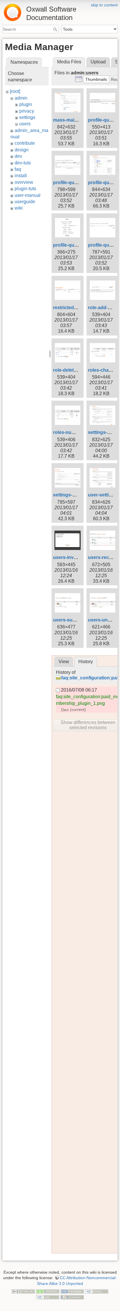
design (22, 149)
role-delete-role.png (74, 370)
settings (27, 117)
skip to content (104, 5)
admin (21, 98)
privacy (26, 111)
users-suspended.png (77, 619)
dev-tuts (23, 162)
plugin (25, 104)
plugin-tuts (25, 188)
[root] (15, 91)
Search (56, 29)
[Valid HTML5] (96, 1291)
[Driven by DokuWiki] (72, 1297)
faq (18, 169)
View (64, 661)
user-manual (27, 195)
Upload (98, 61)
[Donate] (47, 1291)
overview (24, 182)
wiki (19, 208)
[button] (96, 79)
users (25, 123)
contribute (25, 143)
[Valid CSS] (47, 1297)
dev (18, 156)
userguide (25, 201)
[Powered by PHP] (72, 1291)
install (21, 175)
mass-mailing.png (72, 120)
